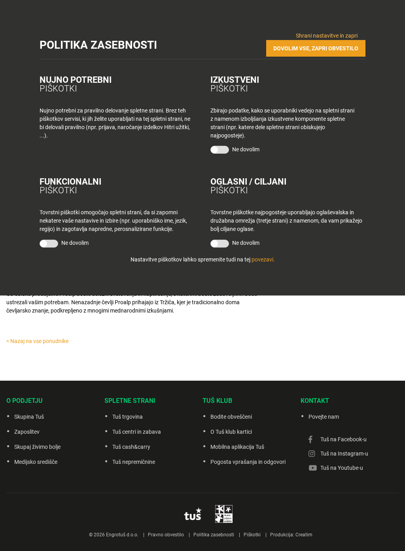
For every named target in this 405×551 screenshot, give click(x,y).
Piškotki (252, 535)
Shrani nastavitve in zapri (327, 35)
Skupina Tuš (29, 417)
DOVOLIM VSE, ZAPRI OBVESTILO (315, 48)
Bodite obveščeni (231, 417)
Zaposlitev (27, 432)
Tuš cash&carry (131, 447)
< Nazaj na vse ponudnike (37, 341)
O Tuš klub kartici (231, 432)
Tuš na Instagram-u (344, 453)
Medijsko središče (35, 462)
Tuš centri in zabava (136, 432)
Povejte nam (323, 417)
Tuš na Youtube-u (341, 468)
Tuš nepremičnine (133, 462)
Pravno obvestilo (166, 535)
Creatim (303, 535)
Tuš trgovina (127, 417)
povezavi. (263, 259)
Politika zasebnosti (213, 535)
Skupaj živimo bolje (37, 447)
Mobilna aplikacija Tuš (237, 447)
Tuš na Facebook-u (343, 439)
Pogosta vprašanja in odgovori (248, 462)
